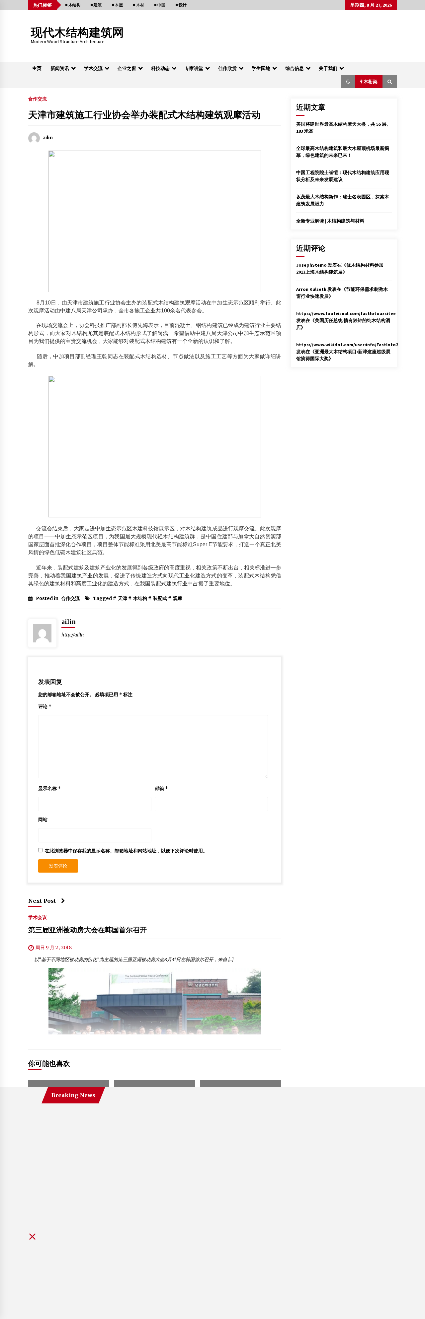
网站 (42, 820)
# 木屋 (117, 4)
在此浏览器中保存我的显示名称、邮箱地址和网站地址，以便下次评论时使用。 (126, 851)
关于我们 (328, 68)
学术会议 (37, 917)
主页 (37, 68)
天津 (122, 598)
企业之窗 (127, 68)
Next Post (42, 900)
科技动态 (160, 68)
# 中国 (159, 4)
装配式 (160, 598)
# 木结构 (72, 4)
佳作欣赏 (227, 68)
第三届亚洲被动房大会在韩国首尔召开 (87, 930)
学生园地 (261, 68)
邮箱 (161, 788)
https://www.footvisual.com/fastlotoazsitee (346, 313)
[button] (348, 81)
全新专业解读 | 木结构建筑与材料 (330, 221)
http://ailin (72, 635)
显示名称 (49, 788)
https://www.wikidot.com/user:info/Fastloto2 (347, 345)
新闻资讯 (59, 68)
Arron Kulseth (311, 289)
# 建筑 (96, 4)
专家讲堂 (194, 68)
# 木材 (138, 4)
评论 (44, 706)
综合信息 (294, 68)
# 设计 (181, 4)
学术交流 (93, 68)
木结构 (140, 598)
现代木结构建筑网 (77, 32)
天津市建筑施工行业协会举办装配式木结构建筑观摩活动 (144, 115)
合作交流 (37, 98)
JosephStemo (311, 265)
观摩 (177, 598)
